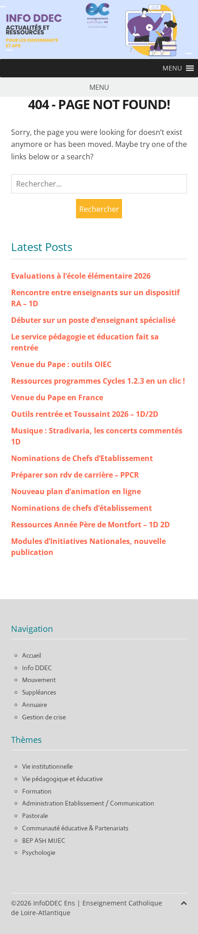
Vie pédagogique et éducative (62, 779)
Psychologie (38, 852)
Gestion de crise (44, 717)
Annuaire (34, 704)
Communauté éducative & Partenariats (75, 828)
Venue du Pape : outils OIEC (61, 364)
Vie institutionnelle (47, 766)
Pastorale (35, 815)
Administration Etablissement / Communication (88, 803)
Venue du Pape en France (57, 397)
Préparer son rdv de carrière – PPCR (75, 475)
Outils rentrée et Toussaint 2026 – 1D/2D (84, 414)
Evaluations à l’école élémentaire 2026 (81, 276)
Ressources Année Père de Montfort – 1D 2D (90, 525)
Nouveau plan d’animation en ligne (76, 491)
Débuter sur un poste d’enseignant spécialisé (93, 320)
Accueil (31, 655)
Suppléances (39, 692)
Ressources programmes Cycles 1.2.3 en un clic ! (98, 381)
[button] (172, 68)
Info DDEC (37, 668)
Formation (37, 791)
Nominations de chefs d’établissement (81, 508)
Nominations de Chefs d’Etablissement (82, 458)
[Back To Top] (184, 903)
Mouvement (39, 680)
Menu (99, 87)
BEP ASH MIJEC (43, 840)
